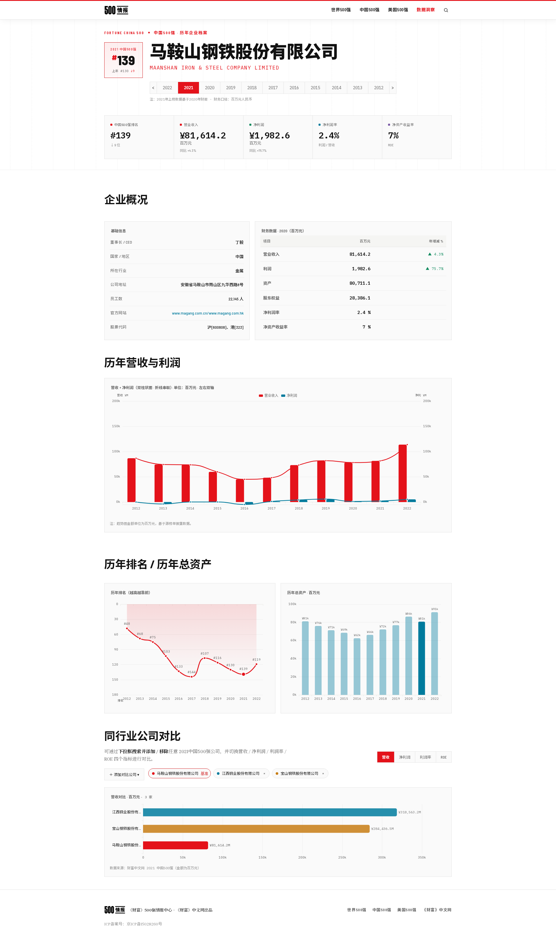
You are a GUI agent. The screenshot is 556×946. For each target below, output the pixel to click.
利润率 (425, 757)
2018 (252, 87)
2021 (188, 87)
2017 (273, 87)
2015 (315, 87)
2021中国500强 (123, 49)
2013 (357, 87)
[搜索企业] (446, 10)
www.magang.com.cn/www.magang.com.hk (208, 313)
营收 (385, 757)
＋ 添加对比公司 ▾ (124, 774)
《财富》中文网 (437, 909)
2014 (336, 87)
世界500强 (341, 9)
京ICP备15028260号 (144, 923)
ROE (444, 757)
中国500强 (370, 9)
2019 (230, 87)
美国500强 (398, 9)
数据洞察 (426, 9)
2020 (209, 87)
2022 (167, 87)
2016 (294, 87)
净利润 (404, 757)
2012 (378, 87)
